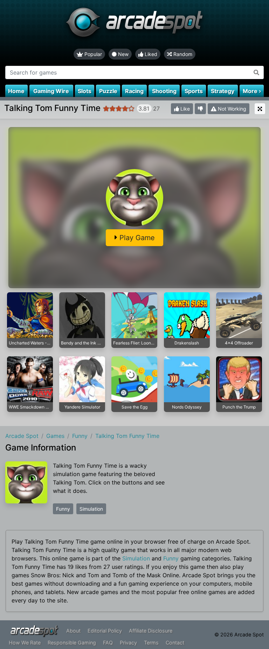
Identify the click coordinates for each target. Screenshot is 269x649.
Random (182, 54)
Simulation (91, 509)
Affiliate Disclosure (150, 631)
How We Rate (25, 642)
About (73, 631)
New (123, 54)
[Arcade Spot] (134, 24)
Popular (92, 54)
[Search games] (256, 72)
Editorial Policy (105, 631)
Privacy (128, 642)
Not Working (231, 109)
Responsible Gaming (72, 642)
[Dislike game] (200, 108)
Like (184, 109)
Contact (175, 642)
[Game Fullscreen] (260, 108)
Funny (63, 509)
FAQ (108, 642)
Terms (151, 642)
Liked (150, 54)
